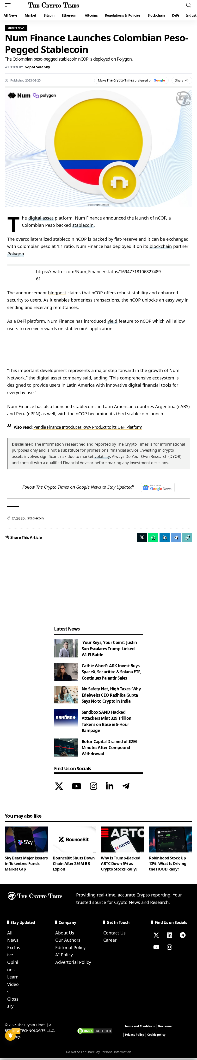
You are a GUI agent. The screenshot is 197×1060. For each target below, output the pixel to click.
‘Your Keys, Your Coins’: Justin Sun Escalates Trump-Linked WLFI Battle (109, 648)
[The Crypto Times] (53, 5)
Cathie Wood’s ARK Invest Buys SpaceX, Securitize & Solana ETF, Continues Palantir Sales (111, 672)
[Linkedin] (169, 935)
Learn (12, 977)
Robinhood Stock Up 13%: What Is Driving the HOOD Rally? (167, 863)
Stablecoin (35, 518)
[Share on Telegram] (176, 537)
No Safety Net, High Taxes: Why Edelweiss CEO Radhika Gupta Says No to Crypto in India (111, 695)
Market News (16, 28)
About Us (64, 933)
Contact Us (114, 933)
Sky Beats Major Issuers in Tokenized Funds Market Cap (26, 863)
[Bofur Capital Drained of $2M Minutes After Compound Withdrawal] (66, 747)
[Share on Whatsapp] (153, 537)
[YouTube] (76, 787)
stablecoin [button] (82, 225)
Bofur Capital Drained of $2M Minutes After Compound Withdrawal (109, 748)
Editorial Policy (70, 947)
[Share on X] (142, 537)
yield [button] (112, 321)
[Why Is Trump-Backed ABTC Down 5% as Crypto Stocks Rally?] (122, 839)
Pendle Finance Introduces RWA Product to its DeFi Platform (87, 427)
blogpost (57, 293)
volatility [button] (102, 456)
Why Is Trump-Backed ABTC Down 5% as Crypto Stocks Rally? (120, 863)
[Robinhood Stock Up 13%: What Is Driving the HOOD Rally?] (170, 839)
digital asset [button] (40, 218)
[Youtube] (156, 947)
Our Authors (67, 940)
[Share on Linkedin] (165, 537)
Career (110, 940)
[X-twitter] (156, 935)
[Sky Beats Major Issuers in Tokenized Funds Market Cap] (26, 839)
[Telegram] (125, 787)
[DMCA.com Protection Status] (95, 1030)
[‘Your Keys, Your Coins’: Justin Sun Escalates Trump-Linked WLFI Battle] (66, 648)
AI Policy (64, 955)
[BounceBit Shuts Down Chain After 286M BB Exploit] (74, 839)
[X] (59, 787)
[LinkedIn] (109, 787)
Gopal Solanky (37, 66)
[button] (9, 5)
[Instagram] (93, 787)
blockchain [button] (161, 246)
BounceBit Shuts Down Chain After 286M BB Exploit (74, 863)
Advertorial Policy (73, 962)
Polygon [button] (15, 254)
